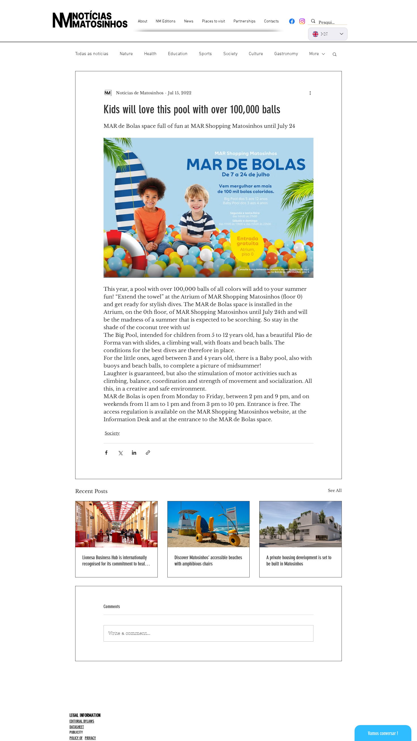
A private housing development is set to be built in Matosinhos (298, 560)
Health (150, 54)
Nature (126, 54)
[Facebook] (292, 21)
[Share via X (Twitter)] (120, 452)
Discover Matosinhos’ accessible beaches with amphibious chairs (208, 560)
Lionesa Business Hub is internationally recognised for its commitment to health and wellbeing (115, 560)
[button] (334, 54)
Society (230, 54)
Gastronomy (286, 54)
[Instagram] (302, 21)
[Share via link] (148, 452)
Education (178, 54)
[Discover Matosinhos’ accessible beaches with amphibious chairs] (209, 524)
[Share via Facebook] (106, 452)
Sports (205, 54)
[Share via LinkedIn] (134, 452)
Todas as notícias (91, 54)
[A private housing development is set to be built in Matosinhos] (301, 524)
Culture (256, 54)
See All (335, 490)
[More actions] (310, 92)
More (314, 54)
